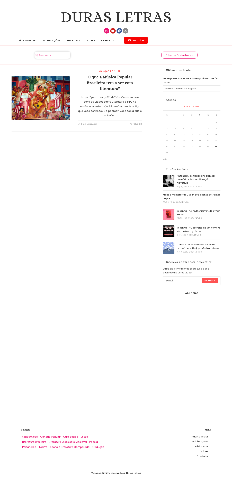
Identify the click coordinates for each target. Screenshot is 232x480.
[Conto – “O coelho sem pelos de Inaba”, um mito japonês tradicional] (168, 248)
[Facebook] (119, 31)
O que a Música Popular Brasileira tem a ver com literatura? (110, 83)
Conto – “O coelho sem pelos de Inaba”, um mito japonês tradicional (198, 246)
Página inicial (28, 40)
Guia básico (70, 436)
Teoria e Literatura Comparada (70, 447)
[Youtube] (113, 31)
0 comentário (89, 124)
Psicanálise (29, 447)
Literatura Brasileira (34, 442)
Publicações (51, 40)
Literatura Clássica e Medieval (68, 442)
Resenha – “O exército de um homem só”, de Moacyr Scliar (198, 229)
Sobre (91, 40)
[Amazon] (125, 31)
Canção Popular (110, 71)
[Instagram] (106, 31)
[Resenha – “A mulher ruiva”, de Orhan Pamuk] (168, 214)
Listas (84, 436)
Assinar (209, 280)
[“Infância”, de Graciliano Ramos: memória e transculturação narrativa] (168, 181)
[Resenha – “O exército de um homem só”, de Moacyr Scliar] (168, 231)
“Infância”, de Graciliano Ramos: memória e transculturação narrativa (196, 179)
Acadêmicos (30, 436)
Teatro (43, 447)
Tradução (98, 447)
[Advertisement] (184, 352)
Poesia (93, 442)
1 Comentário (196, 186)
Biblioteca (74, 40)
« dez (166, 159)
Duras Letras (116, 17)
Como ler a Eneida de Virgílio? (180, 88)
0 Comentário (182, 202)
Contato (107, 40)
